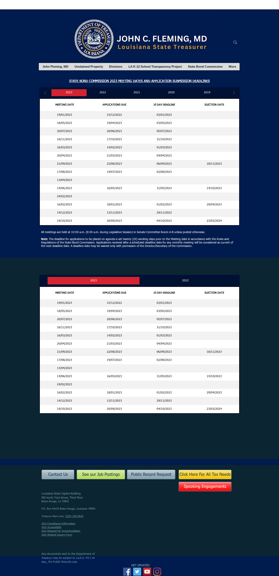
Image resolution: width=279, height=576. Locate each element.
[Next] (234, 93)
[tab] (94, 280)
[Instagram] (157, 572)
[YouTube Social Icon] (147, 572)
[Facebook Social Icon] (127, 572)
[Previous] (45, 93)
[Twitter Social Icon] (137, 572)
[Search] (235, 42)
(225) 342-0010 (74, 516)
